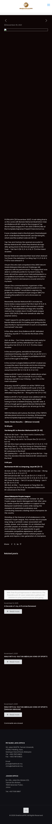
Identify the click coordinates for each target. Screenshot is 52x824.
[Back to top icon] (26, 810)
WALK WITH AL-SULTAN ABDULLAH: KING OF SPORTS (25, 656)
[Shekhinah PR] (26, 6)
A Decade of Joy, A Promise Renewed (20, 606)
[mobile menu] (48, 5)
